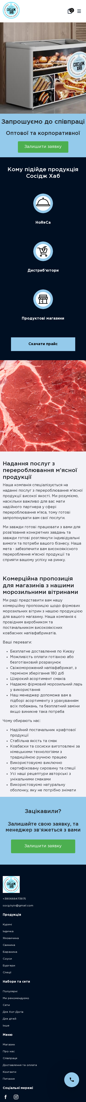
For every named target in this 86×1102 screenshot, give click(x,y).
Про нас (9, 1051)
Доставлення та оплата (20, 1065)
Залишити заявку (43, 147)
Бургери (9, 965)
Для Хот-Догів (13, 1012)
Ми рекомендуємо (16, 998)
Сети (6, 1005)
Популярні (10, 991)
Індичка (8, 931)
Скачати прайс (43, 344)
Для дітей (9, 1019)
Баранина (10, 952)
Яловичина (11, 938)
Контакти (9, 1072)
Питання (9, 1079)
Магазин (9, 1044)
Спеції (7, 972)
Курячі (7, 924)
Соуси (7, 959)
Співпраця (10, 1058)
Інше (6, 1025)
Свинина (9, 945)
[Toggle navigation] (79, 11)
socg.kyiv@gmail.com (18, 905)
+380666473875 (14, 898)
